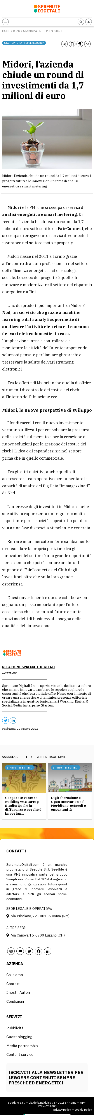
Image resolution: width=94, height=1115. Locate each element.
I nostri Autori (18, 992)
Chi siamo (14, 974)
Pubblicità (15, 1027)
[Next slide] (31, 757)
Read (16, 31)
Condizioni (15, 1001)
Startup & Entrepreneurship (43, 31)
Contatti (13, 983)
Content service (19, 1054)
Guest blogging (19, 1036)
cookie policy (83, 1110)
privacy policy (62, 1110)
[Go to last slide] (26, 757)
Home (6, 31)
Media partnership (22, 1045)
